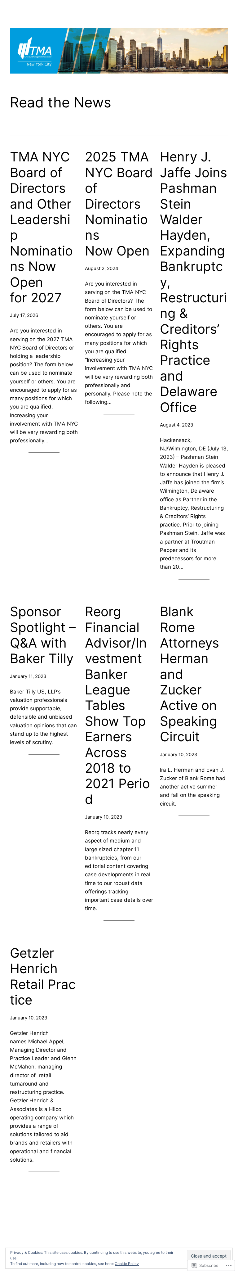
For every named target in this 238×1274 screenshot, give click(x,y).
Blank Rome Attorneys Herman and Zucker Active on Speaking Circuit (190, 674)
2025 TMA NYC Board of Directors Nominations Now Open (119, 203)
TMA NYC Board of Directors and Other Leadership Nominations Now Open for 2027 (41, 227)
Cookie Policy (127, 1263)
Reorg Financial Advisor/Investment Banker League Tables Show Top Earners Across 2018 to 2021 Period (117, 705)
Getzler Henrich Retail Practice (43, 976)
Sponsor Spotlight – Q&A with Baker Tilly (43, 635)
